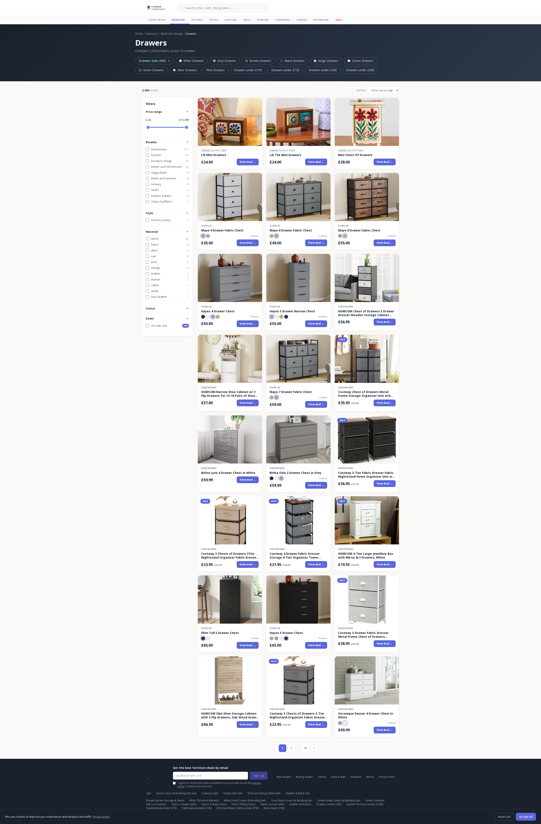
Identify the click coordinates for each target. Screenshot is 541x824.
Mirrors (263, 19)
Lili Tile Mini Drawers (285, 155)
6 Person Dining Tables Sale (264, 793)
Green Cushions (374, 800)
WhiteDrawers (193, 61)
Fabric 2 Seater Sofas (184, 804)
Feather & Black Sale (298, 793)
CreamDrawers (362, 61)
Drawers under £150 (285, 70)
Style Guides (283, 777)
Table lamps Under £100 (196, 808)
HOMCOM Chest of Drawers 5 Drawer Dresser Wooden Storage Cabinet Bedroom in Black (366, 313)
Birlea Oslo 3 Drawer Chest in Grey (295, 473)
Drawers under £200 (323, 70)
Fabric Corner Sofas (272, 804)
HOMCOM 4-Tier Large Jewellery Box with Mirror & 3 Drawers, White (365, 555)
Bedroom (178, 19)
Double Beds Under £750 (161, 808)
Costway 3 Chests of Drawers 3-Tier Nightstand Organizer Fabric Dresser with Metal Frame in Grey (298, 715)
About (370, 777)
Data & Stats (338, 777)
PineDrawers (215, 70)
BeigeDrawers (328, 61)
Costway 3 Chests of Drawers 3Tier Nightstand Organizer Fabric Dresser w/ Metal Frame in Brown (229, 555)
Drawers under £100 (248, 70)
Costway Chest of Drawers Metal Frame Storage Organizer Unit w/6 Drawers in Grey (364, 394)
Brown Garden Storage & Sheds (165, 800)
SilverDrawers (187, 70)
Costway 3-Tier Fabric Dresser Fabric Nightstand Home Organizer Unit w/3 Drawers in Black (366, 475)
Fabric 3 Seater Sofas (214, 804)
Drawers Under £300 (328, 804)
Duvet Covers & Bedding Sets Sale (176, 793)
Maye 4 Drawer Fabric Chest (222, 230)
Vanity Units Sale (233, 793)
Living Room (156, 19)
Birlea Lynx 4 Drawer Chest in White (228, 473)
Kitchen (197, 19)
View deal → (248, 162)
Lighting (231, 19)
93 (305, 748)
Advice (322, 777)
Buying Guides (304, 777)
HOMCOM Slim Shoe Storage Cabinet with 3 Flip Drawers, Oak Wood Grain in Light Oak (229, 715)
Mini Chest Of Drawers (355, 155)
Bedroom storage (172, 33)
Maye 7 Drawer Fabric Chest (291, 392)
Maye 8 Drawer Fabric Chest (359, 230)
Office (213, 19)
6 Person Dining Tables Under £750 (237, 808)
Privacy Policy (387, 777)
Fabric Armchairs (156, 804)
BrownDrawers (260, 61)
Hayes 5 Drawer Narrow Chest (292, 311)
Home (139, 33)
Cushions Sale (210, 793)
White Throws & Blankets (204, 800)
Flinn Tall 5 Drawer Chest (220, 633)
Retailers (356, 777)
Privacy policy (101, 817)
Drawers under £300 (360, 70)
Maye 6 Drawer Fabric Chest (291, 230)
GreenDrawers (153, 70)
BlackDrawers (295, 61)
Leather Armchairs (300, 804)
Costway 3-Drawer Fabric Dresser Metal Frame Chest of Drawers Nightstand (363, 635)
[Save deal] (256, 103)
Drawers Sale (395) (152, 61)
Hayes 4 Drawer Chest (218, 311)
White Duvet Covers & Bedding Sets (245, 800)
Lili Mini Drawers (213, 155)
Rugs (247, 19)
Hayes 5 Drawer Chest (286, 633)
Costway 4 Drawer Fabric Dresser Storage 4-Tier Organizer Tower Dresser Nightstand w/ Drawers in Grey (296, 555)
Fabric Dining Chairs (243, 804)
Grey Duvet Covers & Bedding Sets (291, 800)
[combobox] (223, 7)
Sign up (258, 776)
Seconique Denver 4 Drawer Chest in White (365, 715)
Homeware (283, 19)
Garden (302, 19)
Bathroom (321, 19)
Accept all (526, 817)
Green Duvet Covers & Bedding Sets (338, 800)
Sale (338, 19)
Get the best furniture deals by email (200, 768)
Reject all (504, 817)
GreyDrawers (226, 61)
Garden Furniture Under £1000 (364, 804)
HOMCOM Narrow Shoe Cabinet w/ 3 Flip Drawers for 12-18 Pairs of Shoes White (229, 394)
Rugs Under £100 (274, 808)
